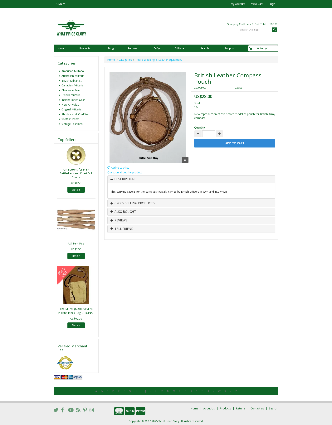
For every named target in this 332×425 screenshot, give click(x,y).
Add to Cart (234, 143)
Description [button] (124, 179)
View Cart (257, 4)
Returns (132, 48)
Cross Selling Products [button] (134, 203)
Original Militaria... (72, 109)
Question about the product (124, 172)
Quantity (199, 127)
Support (229, 48)
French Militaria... (71, 95)
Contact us (257, 408)
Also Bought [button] (125, 212)
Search (204, 48)
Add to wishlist (119, 167)
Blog (111, 48)
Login (272, 4)
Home (60, 48)
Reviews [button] (120, 220)
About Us (209, 408)
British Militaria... (71, 80)
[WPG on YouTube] (71, 410)
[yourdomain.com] (108, 27)
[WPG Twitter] (56, 410)
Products (84, 48)
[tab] (191, 179)
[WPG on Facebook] (62, 410)
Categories (125, 59)
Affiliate (179, 48)
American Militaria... (73, 71)
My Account (238, 4)
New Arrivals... (70, 104)
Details (76, 189)
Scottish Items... (71, 119)
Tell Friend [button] (124, 229)
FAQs (157, 48)
